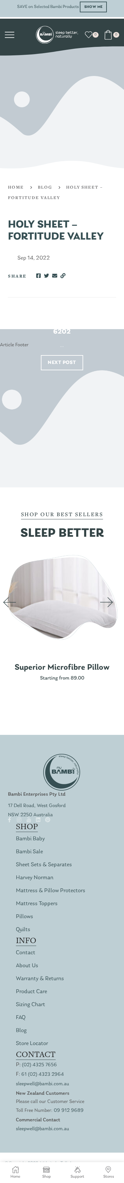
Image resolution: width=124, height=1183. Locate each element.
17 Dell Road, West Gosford (37, 805)
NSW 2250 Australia (30, 814)
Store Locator (32, 1044)
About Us (27, 966)
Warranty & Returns (40, 979)
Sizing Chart (30, 1005)
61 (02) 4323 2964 (42, 1074)
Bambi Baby (30, 839)
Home (16, 187)
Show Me (93, 7)
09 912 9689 (69, 1110)
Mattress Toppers (37, 904)
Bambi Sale (29, 852)
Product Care (31, 992)
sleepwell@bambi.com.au (42, 1083)
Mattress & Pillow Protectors (50, 891)
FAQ (20, 1018)
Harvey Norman (34, 878)
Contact (25, 953)
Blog (45, 187)
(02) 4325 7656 (39, 1064)
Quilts (23, 930)
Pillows (24, 917)
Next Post (62, 362)
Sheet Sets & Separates (44, 865)
